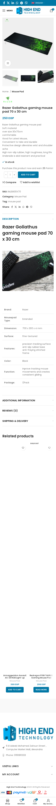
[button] (15, 689)
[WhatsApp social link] (17, 3)
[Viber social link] (26, 3)
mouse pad (14, 201)
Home (5, 91)
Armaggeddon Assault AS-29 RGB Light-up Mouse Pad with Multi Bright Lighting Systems (15, 679)
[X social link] (8, 3)
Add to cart (28, 174)
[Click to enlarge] (8, 63)
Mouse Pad (18, 91)
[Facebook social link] (4, 3)
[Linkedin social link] (13, 3)
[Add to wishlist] (23, 447)
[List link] (28, 755)
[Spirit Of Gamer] (15, 705)
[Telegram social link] (21, 3)
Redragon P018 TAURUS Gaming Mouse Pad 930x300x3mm (41, 677)
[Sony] (41, 705)
